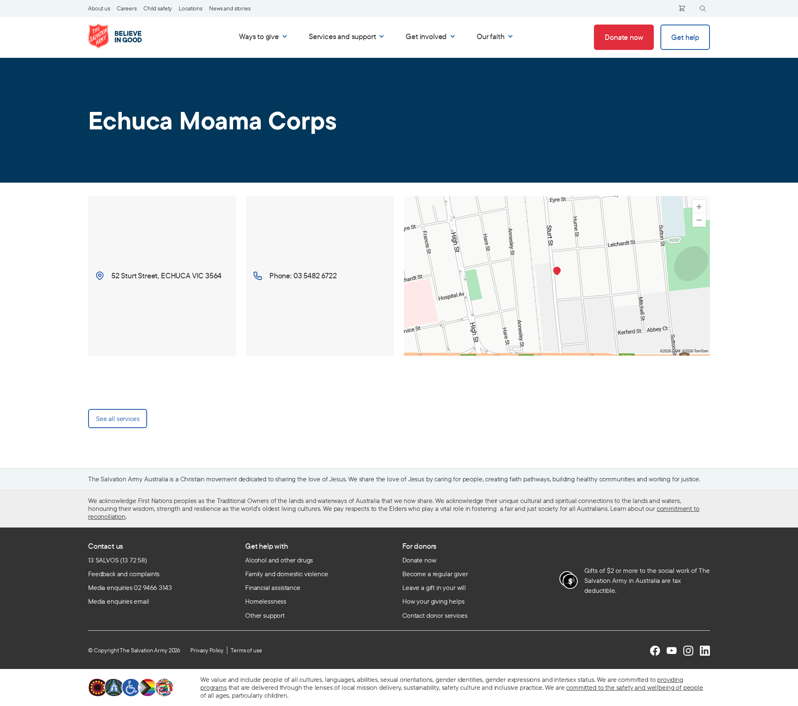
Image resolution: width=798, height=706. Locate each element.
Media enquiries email (118, 601)
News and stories (230, 8)
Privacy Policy (207, 650)
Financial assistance (272, 587)
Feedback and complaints (124, 574)
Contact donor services (434, 615)
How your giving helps (433, 601)
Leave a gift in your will (434, 587)
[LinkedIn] (705, 651)
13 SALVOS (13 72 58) (117, 560)
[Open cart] (682, 8)
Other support (265, 615)
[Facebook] (655, 651)
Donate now (419, 560)
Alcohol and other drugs (279, 560)
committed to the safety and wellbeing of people (634, 687)
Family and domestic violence (286, 574)
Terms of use (246, 650)
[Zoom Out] (699, 220)
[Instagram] (688, 651)
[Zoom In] (699, 206)
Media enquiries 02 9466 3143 (130, 587)
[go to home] (123, 36)
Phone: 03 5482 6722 (303, 275)
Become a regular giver (435, 574)
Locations (190, 8)
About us (99, 8)
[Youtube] (672, 651)
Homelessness (265, 601)
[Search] (703, 8)
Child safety (157, 8)
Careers (127, 8)
